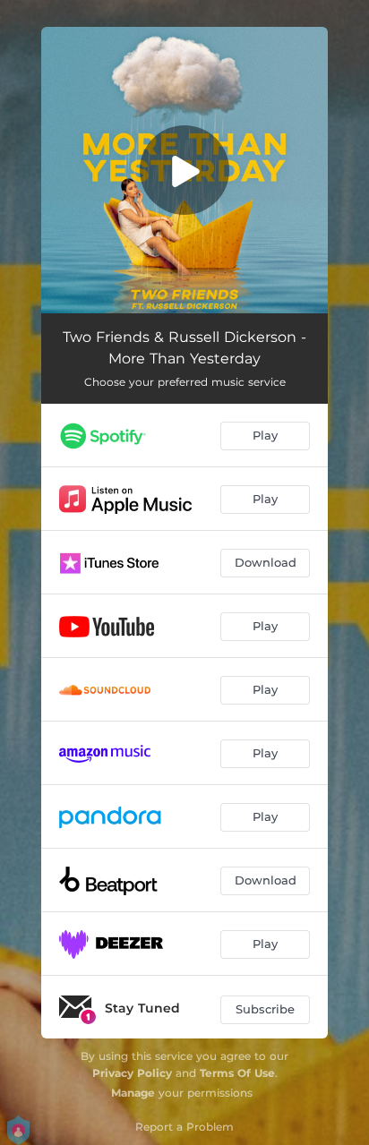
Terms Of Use (237, 1073)
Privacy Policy (132, 1073)
